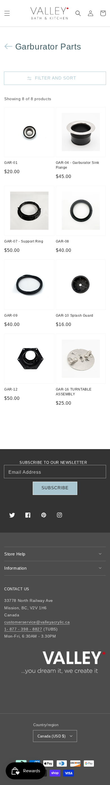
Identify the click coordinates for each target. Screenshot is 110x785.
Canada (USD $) (52, 736)
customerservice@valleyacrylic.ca (37, 622)
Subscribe (55, 487)
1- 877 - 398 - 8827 (23, 629)
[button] (7, 13)
